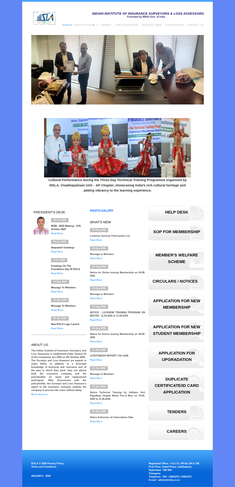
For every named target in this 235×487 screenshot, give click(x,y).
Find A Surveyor (126, 24)
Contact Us (195, 24)
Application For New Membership (176, 304)
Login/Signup (174, 24)
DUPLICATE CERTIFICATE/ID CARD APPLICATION (177, 385)
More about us (39, 394)
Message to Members (63, 287)
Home (66, 24)
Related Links (151, 24)
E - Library (104, 24)
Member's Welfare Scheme (177, 258)
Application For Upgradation (176, 356)
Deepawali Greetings (62, 247)
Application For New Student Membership (177, 330)
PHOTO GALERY (101, 210)
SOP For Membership (176, 231)
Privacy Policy (55, 463)
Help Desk (176, 212)
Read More (57, 233)
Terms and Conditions (43, 466)
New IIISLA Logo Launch (65, 324)
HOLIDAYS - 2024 (41, 476)
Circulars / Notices (175, 281)
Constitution (83, 24)
